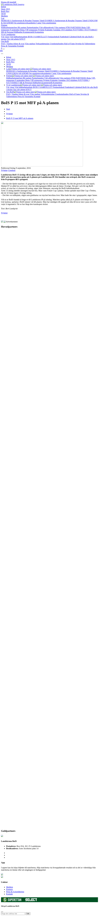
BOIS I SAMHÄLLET (38, 37)
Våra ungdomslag (49, 23)
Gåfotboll (73, 37)
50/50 (3, 14)
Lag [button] (7, 69)
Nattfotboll (64, 37)
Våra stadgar (30, 44)
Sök (27, 914)
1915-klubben (67, 30)
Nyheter (41, 30)
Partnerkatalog (33, 27)
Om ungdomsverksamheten (24, 23)
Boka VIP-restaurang (29, 30)
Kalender (49, 30)
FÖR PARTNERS (73, 27)
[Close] (2, 53)
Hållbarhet (18, 32)
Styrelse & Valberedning (85, 44)
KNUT (22, 39)
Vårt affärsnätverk (46, 27)
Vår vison (5, 37)
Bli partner (22, 27)
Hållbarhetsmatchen (9, 27)
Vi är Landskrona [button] (13, 85)
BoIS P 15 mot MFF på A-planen (19, 118)
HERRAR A (6, 20)
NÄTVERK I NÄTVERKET (85, 30)
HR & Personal (7, 32)
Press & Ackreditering (15, 892)
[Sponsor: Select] (31, 900)
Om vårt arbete (13, 39)
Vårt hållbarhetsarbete (19, 37)
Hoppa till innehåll (8, 2)
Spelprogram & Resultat (22, 20)
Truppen (35, 20)
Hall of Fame (69, 44)
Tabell (42, 20)
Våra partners (60, 27)
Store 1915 (5, 9)
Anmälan (57, 30)
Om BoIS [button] (10, 92)
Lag (2, 18)
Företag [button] (9, 76)
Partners (9, 889)
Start (8, 109)
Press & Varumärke (9, 46)
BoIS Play (5, 11)
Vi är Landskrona (8, 34)
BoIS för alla (82, 37)
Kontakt (20, 46)
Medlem (4, 16)
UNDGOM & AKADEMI (17, 73)
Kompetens (39, 32)
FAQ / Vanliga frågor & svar (13, 44)
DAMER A (50, 20)
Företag (4, 25)
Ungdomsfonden (57, 44)
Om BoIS (5, 41)
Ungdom (11, 170)
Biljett (3, 7)
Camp (39, 23)
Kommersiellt (29, 32)
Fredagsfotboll (54, 37)
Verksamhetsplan (43, 44)
